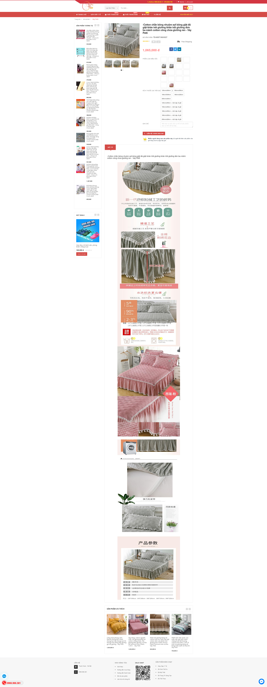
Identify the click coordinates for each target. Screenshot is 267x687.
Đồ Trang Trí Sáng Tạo (164, 675)
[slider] (146, 41)
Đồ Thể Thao (162, 679)
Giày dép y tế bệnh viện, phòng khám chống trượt (86, 246)
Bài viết (146, 14)
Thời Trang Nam (131, 14)
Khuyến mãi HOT (186, 14)
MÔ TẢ (110, 147)
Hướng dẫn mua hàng (123, 670)
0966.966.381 (83, 672)
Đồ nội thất (86, 19)
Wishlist (182, 2)
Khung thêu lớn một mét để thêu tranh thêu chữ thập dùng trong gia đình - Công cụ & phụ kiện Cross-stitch (92, 137)
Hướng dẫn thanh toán (124, 673)
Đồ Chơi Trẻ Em (163, 669)
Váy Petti (95, 19)
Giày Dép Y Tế (96, 14)
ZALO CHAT (139, 663)
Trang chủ (82, 14)
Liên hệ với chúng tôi (123, 679)
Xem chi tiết (82, 254)
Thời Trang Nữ (112, 14)
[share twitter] (175, 49)
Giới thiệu (120, 667)
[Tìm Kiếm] (170, 8)
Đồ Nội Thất (161, 672)
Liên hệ (158, 14)
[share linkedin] (179, 49)
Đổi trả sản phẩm (122, 676)
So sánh (190, 2)
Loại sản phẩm (110, 8)
